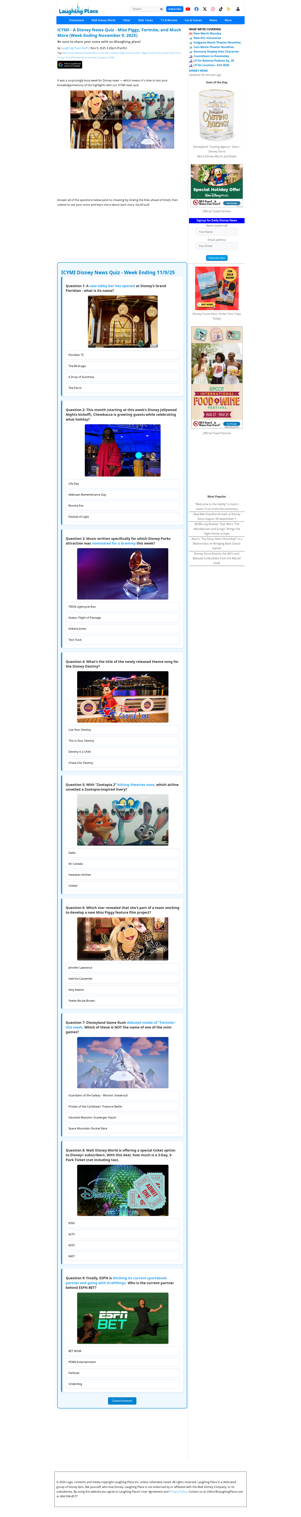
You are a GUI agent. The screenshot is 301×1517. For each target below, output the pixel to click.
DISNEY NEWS (198, 70)
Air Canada (75, 864)
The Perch (75, 388)
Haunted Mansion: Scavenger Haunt (92, 1117)
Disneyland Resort (90, 52)
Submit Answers (122, 1400)
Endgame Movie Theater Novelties (217, 42)
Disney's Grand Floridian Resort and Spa (76, 57)
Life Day (73, 484)
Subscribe (174, 8)
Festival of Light (78, 517)
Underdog (75, 1384)
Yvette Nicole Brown (81, 1001)
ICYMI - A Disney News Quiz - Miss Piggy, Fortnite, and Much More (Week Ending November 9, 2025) (119, 32)
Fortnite (151, 52)
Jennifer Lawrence (80, 968)
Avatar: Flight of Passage (84, 618)
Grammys (130, 52)
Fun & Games (193, 20)
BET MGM (74, 1351)
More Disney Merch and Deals (217, 156)
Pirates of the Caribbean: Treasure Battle (95, 1106)
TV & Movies (168, 20)
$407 (71, 1256)
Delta (71, 853)
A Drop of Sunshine (81, 377)
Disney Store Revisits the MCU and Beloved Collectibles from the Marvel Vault (217, 558)
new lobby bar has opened (112, 285)
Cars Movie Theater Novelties (214, 47)
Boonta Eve (75, 505)
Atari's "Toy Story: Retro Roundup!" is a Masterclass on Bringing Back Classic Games (216, 543)
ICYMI (111, 57)
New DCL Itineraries (207, 38)
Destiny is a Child (79, 752)
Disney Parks (168, 52)
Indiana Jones (77, 629)
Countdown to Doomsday (211, 56)
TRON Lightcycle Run (82, 607)
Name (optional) (216, 225)
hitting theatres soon (135, 784)
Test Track (75, 640)
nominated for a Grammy (114, 543)
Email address (217, 240)
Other (126, 20)
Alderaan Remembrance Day (87, 495)
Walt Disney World (103, 20)
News (213, 20)
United (72, 886)
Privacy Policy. (178, 1492)
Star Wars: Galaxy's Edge (113, 52)
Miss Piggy (141, 52)
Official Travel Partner (217, 211)
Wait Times (145, 20)
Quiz (158, 52)
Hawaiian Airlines (79, 875)
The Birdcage (77, 366)
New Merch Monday (207, 33)
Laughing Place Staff (74, 48)
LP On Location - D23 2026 (211, 65)
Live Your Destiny (79, 730)
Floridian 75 (76, 355)
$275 (71, 1234)
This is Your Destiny (81, 741)
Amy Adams (76, 990)
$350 (71, 1223)
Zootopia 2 (102, 57)
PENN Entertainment (82, 1362)
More (228, 20)
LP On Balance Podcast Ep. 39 (214, 60)
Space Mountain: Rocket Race (87, 1128)
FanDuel (73, 1373)
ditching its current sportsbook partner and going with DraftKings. (116, 1280)
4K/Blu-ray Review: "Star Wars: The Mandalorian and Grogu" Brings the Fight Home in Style (217, 528)
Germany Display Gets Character (216, 51)
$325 (71, 1245)
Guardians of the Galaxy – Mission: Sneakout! (98, 1095)
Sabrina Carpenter (80, 978)
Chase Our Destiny (80, 763)
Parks (178, 52)
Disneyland (76, 20)
